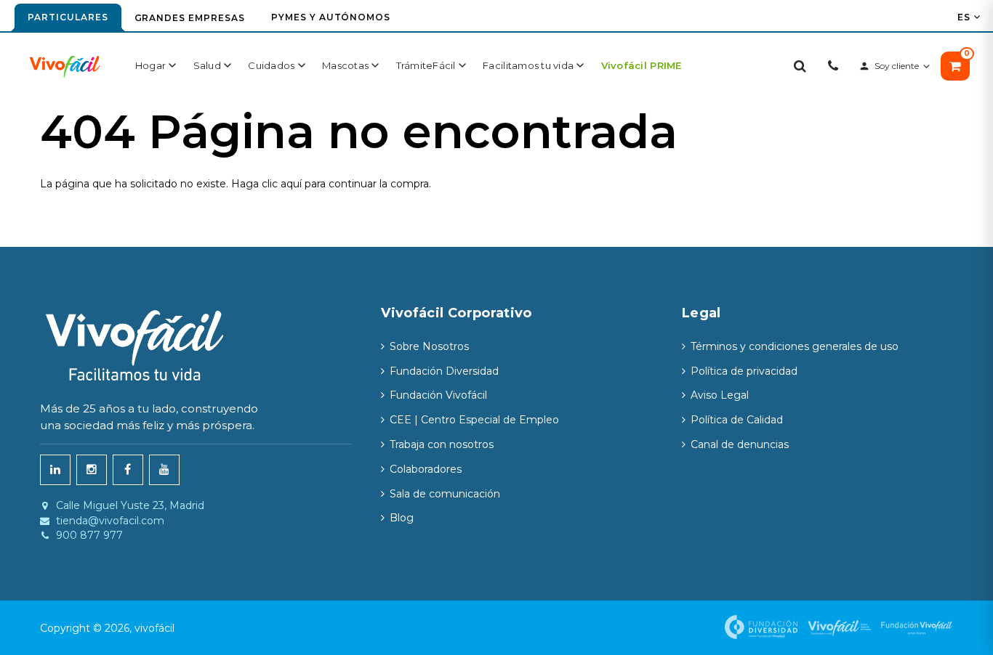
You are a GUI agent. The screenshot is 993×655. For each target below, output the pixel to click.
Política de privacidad (744, 371)
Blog (402, 517)
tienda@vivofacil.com (110, 521)
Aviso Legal (720, 395)
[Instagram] (91, 470)
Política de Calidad (737, 419)
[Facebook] (128, 470)
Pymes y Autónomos (330, 17)
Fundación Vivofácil (438, 395)
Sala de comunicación (445, 493)
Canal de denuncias (740, 444)
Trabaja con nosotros (442, 444)
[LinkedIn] (55, 470)
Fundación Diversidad (444, 371)
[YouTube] (164, 470)
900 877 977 (89, 535)
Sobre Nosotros (429, 346)
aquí (291, 183)
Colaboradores (426, 469)
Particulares (68, 17)
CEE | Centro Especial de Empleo (474, 419)
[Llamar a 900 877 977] (833, 66)
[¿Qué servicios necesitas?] (799, 66)
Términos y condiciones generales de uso (794, 346)
